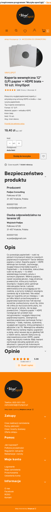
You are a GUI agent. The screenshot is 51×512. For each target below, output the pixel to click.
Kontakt (8, 497)
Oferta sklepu (11, 432)
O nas (7, 488)
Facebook (9, 491)
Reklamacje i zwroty (14, 454)
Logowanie (10, 466)
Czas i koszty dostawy (15, 429)
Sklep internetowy (24, 508)
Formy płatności (12, 426)
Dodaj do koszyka (22, 156)
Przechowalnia (11, 472)
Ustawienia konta (12, 475)
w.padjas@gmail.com (16, 207)
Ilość (8, 138)
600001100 (12, 204)
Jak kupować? (11, 445)
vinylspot (10, 72)
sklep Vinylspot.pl (11, 39)
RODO (7, 494)
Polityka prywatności (14, 448)
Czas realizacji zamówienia (17, 423)
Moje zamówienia (12, 469)
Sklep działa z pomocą (18, 409)
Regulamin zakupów (14, 451)
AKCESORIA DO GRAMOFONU (34, 39)
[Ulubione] (25, 31)
